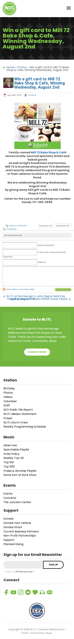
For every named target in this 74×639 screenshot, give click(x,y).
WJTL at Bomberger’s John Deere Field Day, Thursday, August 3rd (36, 296)
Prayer (8, 418)
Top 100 (8, 462)
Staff (6, 405)
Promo (22, 67)
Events (8, 494)
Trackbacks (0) (45, 225)
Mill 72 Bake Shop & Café (48, 152)
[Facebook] (6, 592)
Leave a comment (17, 225)
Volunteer (10, 401)
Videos (7, 397)
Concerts (9, 498)
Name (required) (46, 245)
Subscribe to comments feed (20, 289)
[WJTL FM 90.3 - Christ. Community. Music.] (9, 8)
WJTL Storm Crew (15, 422)
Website (41, 262)
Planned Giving (13, 544)
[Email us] (49, 592)
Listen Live (10, 445)
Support (8, 540)
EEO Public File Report (18, 410)
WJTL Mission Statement (19, 414)
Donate (8, 519)
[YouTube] (13, 592)
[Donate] (35, 592)
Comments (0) (63, 225)
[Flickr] (28, 592)
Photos (8, 393)
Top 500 (9, 466)
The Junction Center (17, 502)
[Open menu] (68, 8)
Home (10, 67)
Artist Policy (11, 454)
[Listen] (42, 592)
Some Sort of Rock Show (19, 475)
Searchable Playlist (16, 450)
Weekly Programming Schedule (24, 427)
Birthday (9, 388)
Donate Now (37, 352)
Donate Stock (12, 527)
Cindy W (32, 95)
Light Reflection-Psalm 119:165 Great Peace (39, 299)
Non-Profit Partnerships (19, 536)
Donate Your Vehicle (17, 523)
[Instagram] (20, 592)
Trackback (11, 229)
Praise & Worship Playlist (19, 471)
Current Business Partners (21, 531)
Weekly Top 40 (13, 458)
